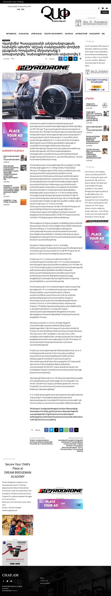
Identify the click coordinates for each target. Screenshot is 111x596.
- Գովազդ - (90, 41)
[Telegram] (102, 8)
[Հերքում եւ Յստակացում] (105, 105)
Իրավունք (6, 40)
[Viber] (71, 430)
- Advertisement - (9, 459)
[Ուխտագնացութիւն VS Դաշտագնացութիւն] (24, 158)
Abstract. (15, 590)
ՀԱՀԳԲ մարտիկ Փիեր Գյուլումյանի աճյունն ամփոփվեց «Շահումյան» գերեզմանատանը (93, 154)
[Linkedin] (75, 59)
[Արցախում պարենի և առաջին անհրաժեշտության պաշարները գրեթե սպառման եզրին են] (23, 187)
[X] (70, 59)
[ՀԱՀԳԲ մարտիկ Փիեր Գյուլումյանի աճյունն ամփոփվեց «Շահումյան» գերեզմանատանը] (105, 151)
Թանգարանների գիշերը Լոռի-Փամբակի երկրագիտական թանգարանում (93, 140)
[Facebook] (98, 8)
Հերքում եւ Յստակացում (91, 105)
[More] (80, 59)
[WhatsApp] (66, 430)
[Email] (76, 430)
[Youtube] (106, 8)
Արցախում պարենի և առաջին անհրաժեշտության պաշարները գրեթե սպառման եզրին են (11, 190)
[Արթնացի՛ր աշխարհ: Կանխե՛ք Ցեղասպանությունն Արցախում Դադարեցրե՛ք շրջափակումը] (106, 113)
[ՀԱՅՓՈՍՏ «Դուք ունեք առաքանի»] (23, 202)
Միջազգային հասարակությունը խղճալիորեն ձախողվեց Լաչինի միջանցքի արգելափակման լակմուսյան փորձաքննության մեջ (11, 172)
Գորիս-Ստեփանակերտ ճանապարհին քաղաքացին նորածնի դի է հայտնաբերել (41, 442)
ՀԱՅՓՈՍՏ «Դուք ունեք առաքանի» (10, 201)
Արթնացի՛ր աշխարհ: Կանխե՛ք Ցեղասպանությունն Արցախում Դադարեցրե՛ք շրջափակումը (94, 116)
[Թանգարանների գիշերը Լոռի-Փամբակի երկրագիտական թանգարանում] (105, 138)
